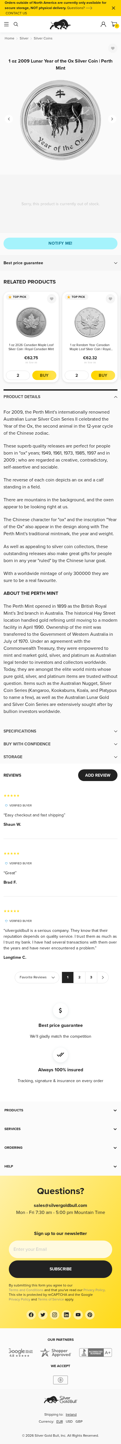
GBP (79, 1421)
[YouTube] (78, 1314)
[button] (60, 263)
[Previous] (9, 119)
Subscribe (61, 1269)
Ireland (71, 1414)
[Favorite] (112, 48)
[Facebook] (31, 1314)
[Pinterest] (90, 1314)
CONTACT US (16, 13)
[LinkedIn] (66, 1314)
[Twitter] (43, 1314)
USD (69, 1421)
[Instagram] (54, 1314)
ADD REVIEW (97, 775)
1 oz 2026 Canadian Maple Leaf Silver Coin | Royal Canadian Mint (31, 347)
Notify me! (60, 243)
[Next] (112, 119)
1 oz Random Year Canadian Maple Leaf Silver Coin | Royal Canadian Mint (90, 347)
